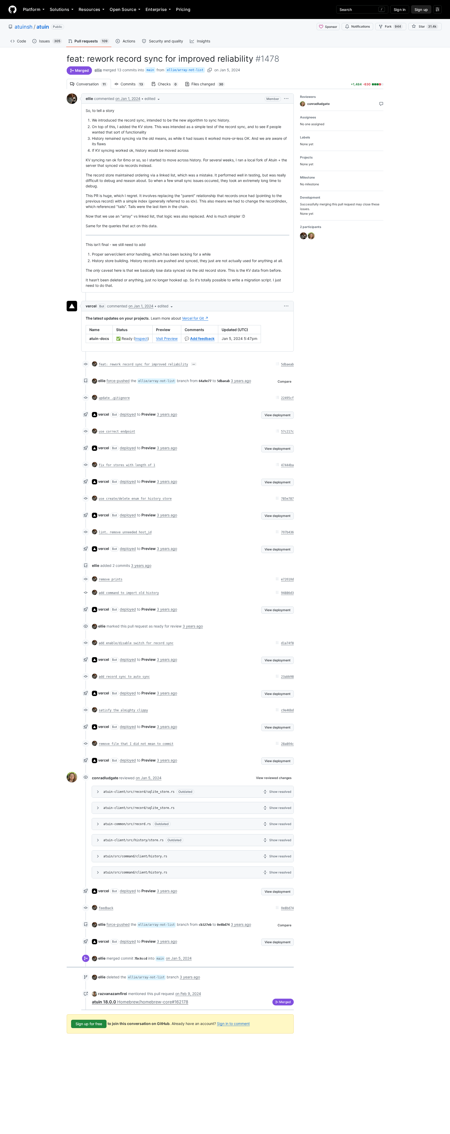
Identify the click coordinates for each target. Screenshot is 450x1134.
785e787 (287, 499)
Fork (393, 26)
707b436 (287, 532)
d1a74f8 (287, 643)
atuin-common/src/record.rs (127, 824)
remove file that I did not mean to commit (136, 744)
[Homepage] (12, 9)
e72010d (287, 579)
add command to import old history (129, 593)
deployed (128, 414)
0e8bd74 (287, 908)
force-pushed (118, 380)
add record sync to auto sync (124, 677)
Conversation (93, 84)
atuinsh (24, 27)
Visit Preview (167, 338)
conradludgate (105, 778)
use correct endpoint (117, 431)
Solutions (59, 9)
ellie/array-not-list (185, 70)
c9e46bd (287, 710)
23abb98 (287, 677)
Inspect (141, 338)
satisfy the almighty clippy (123, 710)
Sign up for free (89, 1024)
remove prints (110, 579)
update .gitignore (114, 398)
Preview (148, 414)
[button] (153, 98)
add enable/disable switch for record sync (136, 643)
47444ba (287, 465)
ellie (98, 70)
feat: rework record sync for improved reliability (143, 364)
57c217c (287, 431)
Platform (31, 9)
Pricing (183, 9)
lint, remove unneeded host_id (125, 532)
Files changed (209, 84)
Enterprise (156, 9)
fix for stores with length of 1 (127, 465)
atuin (42, 27)
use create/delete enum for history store (135, 499)
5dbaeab (287, 364)
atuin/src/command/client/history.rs (135, 856)
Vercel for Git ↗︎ (195, 318)
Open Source (123, 9)
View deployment (277, 415)
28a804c (287, 744)
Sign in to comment (233, 1023)
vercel (91, 306)
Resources (89, 9)
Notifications (360, 26)
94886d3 (287, 593)
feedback (106, 908)
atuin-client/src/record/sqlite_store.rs (138, 792)
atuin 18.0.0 (140, 1001)
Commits (134, 84)
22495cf (287, 398)
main (150, 70)
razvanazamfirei (112, 993)
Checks (170, 84)
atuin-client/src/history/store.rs (133, 840)
